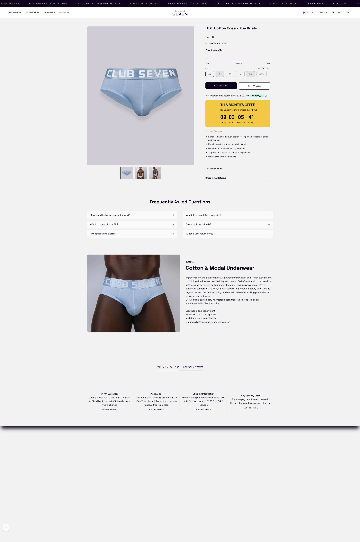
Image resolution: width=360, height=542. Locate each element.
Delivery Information (174, 458)
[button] (324, 12)
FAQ (166, 439)
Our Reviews (132, 453)
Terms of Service (249, 453)
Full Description (213, 169)
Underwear (208, 439)
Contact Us (169, 453)
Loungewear (208, 444)
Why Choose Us (213, 50)
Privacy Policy (247, 448)
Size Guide (169, 448)
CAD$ (310, 12)
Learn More (109, 409)
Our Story (130, 448)
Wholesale (169, 444)
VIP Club (130, 439)
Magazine (207, 453)
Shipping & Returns (215, 178)
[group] (180, 402)
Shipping (245, 439)
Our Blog (130, 444)
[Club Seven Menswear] (180, 12)
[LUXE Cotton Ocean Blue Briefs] (126, 173)
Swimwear (207, 448)
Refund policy (247, 444)
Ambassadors (132, 458)
